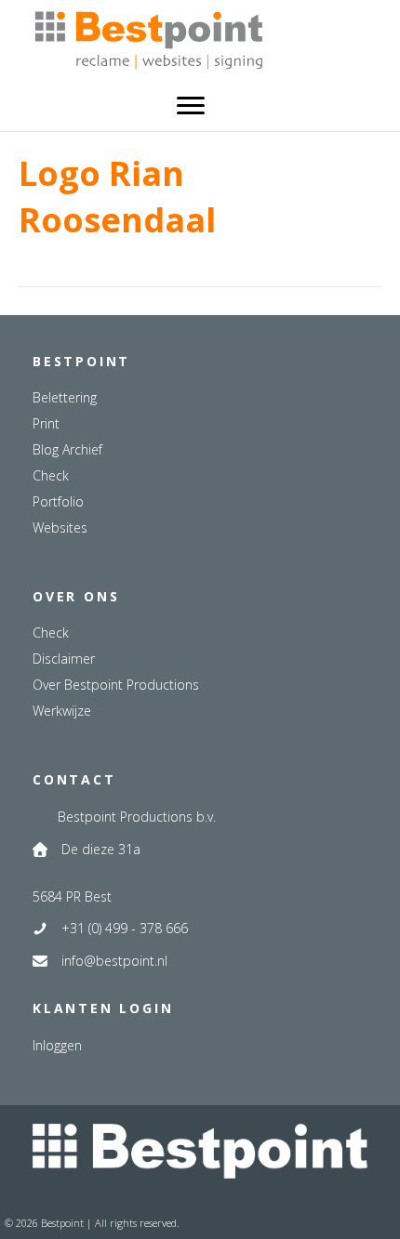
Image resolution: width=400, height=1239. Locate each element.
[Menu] (190, 106)
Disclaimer (64, 658)
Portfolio (58, 501)
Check (51, 475)
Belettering (65, 397)
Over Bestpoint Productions (116, 684)
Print (46, 423)
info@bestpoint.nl (114, 960)
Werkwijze (62, 710)
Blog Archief (67, 449)
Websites (60, 527)
